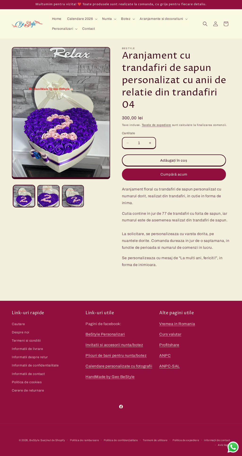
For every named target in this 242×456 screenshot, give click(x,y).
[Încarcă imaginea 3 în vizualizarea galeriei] (73, 196)
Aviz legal (224, 444)
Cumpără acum (173, 174)
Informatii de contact (28, 374)
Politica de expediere (186, 440)
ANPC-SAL (169, 366)
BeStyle (34, 440)
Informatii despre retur (30, 357)
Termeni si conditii (26, 340)
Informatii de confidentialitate (35, 365)
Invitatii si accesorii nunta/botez (114, 345)
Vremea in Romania (177, 324)
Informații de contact (217, 440)
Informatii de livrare (27, 349)
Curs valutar (170, 334)
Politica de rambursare (84, 440)
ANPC (165, 355)
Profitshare (169, 345)
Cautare (18, 324)
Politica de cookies (27, 382)
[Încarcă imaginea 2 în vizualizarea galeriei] (48, 196)
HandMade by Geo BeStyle (110, 377)
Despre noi (20, 332)
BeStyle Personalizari (105, 334)
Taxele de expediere (156, 125)
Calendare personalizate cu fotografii (119, 366)
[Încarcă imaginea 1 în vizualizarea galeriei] (24, 196)
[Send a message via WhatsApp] (233, 447)
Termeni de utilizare (155, 440)
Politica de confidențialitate (121, 440)
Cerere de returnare (28, 390)
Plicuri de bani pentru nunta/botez (116, 355)
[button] (81, 19)
